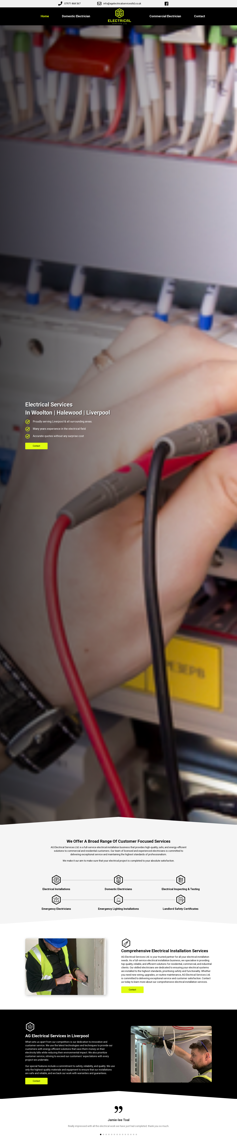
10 (125, 1134)
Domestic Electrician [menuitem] (76, 16)
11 (128, 1134)
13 (133, 1134)
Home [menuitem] (45, 16)
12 (131, 1134)
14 (136, 1134)
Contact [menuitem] (199, 16)
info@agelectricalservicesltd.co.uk (122, 3)
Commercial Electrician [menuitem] (165, 16)
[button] (36, 446)
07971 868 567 (72, 3)
